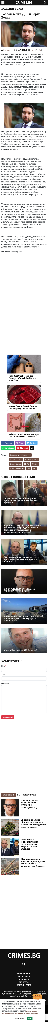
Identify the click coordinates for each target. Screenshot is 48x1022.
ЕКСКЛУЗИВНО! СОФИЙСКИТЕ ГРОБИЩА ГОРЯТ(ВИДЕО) (19, 590)
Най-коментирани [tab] (26, 795)
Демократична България (20, 455)
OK (29, 1018)
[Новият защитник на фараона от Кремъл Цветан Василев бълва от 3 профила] (24, 493)
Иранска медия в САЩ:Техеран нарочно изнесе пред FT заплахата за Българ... (33, 862)
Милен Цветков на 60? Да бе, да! (20, 650)
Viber (21, 443)
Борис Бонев (15, 464)
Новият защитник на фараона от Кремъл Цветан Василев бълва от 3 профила (22, 500)
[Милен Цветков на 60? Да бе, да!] (24, 640)
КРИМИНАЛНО (24, 973)
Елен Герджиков (17, 468)
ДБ (34, 468)
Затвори (18, 1018)
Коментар (5, 683)
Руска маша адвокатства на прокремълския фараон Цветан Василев (20, 559)
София (35, 464)
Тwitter (33, 443)
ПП (28, 468)
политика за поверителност (27, 1013)
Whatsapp (9, 448)
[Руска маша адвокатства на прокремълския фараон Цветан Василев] (24, 552)
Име (3, 666)
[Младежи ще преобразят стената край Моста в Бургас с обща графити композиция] (24, 611)
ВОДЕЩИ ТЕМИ (12, 8)
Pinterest (24, 448)
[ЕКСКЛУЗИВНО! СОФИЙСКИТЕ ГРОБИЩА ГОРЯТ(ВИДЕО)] (24, 581)
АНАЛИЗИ (24, 979)
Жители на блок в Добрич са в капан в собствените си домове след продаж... (33, 823)
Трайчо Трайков (31, 459)
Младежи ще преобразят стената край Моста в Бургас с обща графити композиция (23, 618)
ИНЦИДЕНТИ (24, 976)
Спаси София (16, 459)
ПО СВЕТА (24, 982)
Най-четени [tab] (9, 795)
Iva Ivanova (8, 50)
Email (3, 674)
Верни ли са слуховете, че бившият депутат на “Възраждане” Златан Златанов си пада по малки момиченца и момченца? (22, 528)
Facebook (9, 443)
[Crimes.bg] (24, 956)
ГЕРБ (26, 464)
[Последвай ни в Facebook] (24, 964)
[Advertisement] (24, 279)
